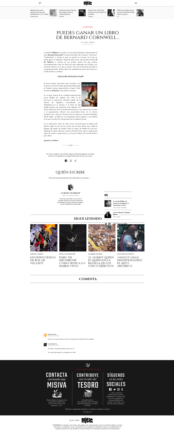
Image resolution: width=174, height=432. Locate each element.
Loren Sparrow (52, 344)
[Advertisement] (118, 161)
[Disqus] (88, 309)
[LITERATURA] (44, 27)
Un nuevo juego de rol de (43, 260)
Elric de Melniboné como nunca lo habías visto (72, 261)
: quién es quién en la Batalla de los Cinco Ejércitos (101, 261)
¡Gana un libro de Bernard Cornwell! (71, 76)
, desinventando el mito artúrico (129, 261)
